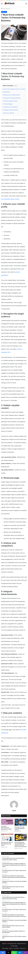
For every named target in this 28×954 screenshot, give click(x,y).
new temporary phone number (10, 199)
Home (3, 8)
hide (16, 85)
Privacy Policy (5, 948)
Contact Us (16, 948)
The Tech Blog (14, 946)
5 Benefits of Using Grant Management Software (19, 828)
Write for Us (23, 948)
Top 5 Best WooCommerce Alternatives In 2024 (6, 828)
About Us (11, 948)
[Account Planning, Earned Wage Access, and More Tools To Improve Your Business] (21, 837)
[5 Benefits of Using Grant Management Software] (21, 822)
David (14, 810)
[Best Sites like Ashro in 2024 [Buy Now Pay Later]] (7, 837)
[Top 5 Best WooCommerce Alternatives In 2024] (7, 822)
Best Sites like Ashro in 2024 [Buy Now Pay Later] (7, 844)
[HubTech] (9, 3)
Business (8, 8)
